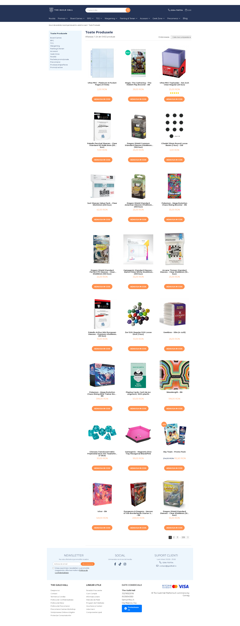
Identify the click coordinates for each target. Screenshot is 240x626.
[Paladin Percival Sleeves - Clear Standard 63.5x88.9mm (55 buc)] (102, 126)
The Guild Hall (59, 585)
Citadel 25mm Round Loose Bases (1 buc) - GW (174, 144)
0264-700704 (167, 563)
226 (183, 537)
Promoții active (56, 67)
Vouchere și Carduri (94, 606)
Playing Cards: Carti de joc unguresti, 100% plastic (138, 393)
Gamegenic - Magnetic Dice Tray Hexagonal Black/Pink (138, 453)
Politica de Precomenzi (60, 606)
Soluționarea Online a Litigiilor (63, 612)
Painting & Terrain (57, 49)
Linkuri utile (93, 585)
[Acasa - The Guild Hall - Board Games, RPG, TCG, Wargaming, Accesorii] (61, 10)
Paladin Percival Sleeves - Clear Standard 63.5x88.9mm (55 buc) (102, 145)
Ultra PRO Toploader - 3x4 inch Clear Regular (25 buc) (174, 84)
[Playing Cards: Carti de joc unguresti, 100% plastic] (138, 375)
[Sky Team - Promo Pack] (174, 435)
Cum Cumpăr (91, 594)
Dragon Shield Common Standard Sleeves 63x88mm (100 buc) (138, 145)
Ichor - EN (102, 512)
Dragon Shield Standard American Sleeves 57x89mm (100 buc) (138, 205)
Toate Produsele (94, 25)
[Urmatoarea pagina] (187, 537)
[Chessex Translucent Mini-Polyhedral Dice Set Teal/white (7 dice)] (102, 435)
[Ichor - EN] (102, 494)
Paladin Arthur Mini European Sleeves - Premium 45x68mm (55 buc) (102, 334)
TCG (52, 43)
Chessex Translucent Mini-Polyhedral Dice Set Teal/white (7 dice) (102, 453)
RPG (52, 40)
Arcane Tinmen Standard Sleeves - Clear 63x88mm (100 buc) (174, 272)
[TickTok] (120, 564)
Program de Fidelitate (95, 603)
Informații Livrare (93, 597)
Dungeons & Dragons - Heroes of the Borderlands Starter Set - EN (138, 513)
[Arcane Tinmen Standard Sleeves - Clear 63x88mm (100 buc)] (174, 249)
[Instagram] (125, 564)
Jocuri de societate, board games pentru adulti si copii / (68, 25)
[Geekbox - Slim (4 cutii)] (174, 314)
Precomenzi (55, 62)
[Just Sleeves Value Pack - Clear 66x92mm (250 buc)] (102, 186)
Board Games (56, 38)
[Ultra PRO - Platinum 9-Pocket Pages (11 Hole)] (102, 63)
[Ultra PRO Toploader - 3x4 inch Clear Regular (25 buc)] (174, 63)
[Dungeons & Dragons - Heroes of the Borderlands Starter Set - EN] (138, 494)
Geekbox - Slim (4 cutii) (174, 332)
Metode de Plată (93, 600)
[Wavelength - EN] (174, 375)
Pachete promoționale (59, 59)
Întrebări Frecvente (94, 590)
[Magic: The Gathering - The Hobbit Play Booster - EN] (138, 63)
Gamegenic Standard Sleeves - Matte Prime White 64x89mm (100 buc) (138, 272)
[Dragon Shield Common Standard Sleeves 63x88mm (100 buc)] (138, 126)
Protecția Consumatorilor (61, 615)
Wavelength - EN (174, 392)
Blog (185, 18)
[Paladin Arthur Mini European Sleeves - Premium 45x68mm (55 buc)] (102, 314)
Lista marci (90, 609)
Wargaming (55, 46)
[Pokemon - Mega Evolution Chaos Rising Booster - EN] (174, 186)
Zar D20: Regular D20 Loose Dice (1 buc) (138, 333)
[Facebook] (115, 564)
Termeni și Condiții (58, 597)
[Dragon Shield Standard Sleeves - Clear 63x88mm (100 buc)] (174, 494)
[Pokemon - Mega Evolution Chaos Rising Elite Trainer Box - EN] (102, 375)
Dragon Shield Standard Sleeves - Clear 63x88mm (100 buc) (174, 513)
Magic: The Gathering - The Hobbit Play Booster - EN (138, 84)
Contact (54, 594)
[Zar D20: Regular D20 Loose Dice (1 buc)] (138, 314)
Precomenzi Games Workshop (63, 609)
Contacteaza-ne (133, 608)
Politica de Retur (57, 603)
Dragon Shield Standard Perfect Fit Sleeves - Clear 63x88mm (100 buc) (102, 272)
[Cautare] (128, 10)
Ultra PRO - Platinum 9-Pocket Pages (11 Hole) (102, 84)
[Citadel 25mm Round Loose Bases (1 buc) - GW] (174, 125)
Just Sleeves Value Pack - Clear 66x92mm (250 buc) (102, 204)
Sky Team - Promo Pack (174, 452)
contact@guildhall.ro (167, 566)
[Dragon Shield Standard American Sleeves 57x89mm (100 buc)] (138, 186)
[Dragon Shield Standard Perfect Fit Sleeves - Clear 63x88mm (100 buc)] (102, 249)
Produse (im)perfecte (59, 65)
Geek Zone (55, 54)
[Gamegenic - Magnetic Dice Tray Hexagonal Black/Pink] (138, 435)
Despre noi (55, 590)
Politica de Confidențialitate (62, 600)
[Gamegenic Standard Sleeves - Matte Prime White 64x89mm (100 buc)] (138, 249)
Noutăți (53, 57)
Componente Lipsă (94, 612)
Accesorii (54, 51)
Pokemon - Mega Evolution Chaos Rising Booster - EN (174, 204)
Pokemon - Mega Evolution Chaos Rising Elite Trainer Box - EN (102, 394)
